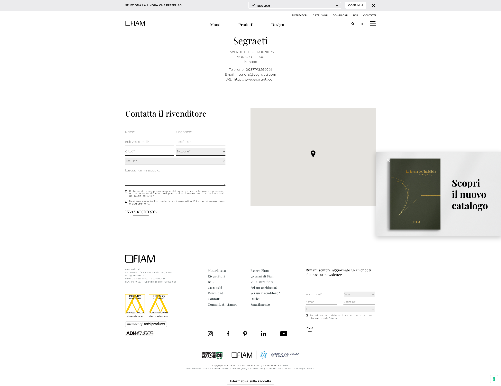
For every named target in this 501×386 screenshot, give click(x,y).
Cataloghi (320, 15)
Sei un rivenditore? (265, 293)
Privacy (333, 318)
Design (277, 24)
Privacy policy (239, 368)
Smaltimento (260, 304)
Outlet (255, 299)
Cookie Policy (257, 368)
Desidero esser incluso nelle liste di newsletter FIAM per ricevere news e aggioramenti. (177, 202)
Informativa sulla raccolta (250, 381)
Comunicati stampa (222, 304)
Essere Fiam (259, 270)
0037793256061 (259, 70)
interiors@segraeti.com (256, 74)
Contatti (369, 15)
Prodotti (246, 24)
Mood (215, 24)
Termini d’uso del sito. (281, 368)
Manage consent (305, 368)
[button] (313, 153)
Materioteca (217, 270)
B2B (355, 15)
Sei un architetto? (264, 287)
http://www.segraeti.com (255, 79)
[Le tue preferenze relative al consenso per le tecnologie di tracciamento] (494, 379)
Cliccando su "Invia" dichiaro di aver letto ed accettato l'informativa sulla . (340, 316)
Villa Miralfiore (262, 282)
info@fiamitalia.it (135, 275)
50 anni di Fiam (262, 276)
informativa (185, 191)
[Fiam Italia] (135, 24)
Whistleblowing (194, 368)
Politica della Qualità (217, 368)
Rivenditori (299, 15)
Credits (284, 365)
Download (340, 15)
